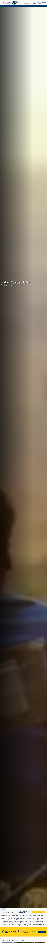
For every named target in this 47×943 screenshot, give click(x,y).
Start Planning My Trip (38, 912)
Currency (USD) (32, 1)
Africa (17, 916)
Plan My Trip (29, 5)
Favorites (43, 1)
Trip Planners (16, 925)
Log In (38, 1)
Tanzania (26, 916)
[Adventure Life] (10, 2)
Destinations (4, 5)
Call (23, 912)
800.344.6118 (40, 3)
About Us (21, 5)
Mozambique (43, 916)
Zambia (16, 918)
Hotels (7, 909)
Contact (38, 5)
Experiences (12, 5)
